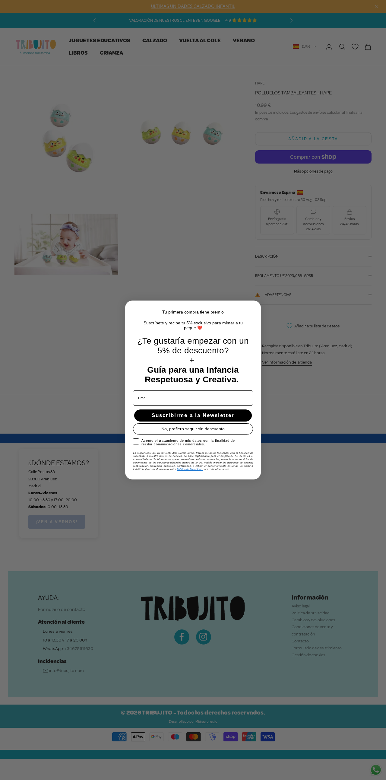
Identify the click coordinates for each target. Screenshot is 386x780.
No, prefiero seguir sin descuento (193, 428)
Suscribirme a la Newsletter (193, 415)
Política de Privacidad (190, 469)
